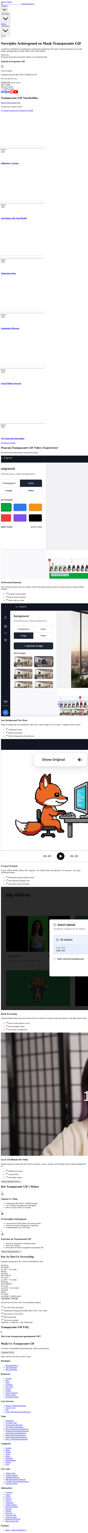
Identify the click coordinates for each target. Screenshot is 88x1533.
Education (9, 1458)
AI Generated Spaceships (12, 438)
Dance (8, 1456)
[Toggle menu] (2, 38)
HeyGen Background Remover (17, 1429)
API (7, 1410)
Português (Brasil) (12, 1397)
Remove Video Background (16, 1406)
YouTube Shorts (11, 1484)
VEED (8, 1497)
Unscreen (9, 1492)
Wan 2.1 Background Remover (17, 1439)
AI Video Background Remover (17, 1481)
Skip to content (6, 2)
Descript (9, 1509)
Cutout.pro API (11, 1517)
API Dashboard (11, 1367)
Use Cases (5, 14)
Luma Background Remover (16, 1433)
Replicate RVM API (13, 1519)
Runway (9, 1499)
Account (9, 1378)
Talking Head (10, 1473)
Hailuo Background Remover (16, 1437)
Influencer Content (10, 163)
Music (8, 1450)
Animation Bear (8, 273)
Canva (8, 1494)
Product (4, 6)
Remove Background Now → (11, 1252)
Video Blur (10, 1421)
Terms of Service (12, 1393)
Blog (7, 1380)
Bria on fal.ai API (12, 1521)
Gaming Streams (12, 1475)
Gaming (8, 1448)
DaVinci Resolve (12, 1507)
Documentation (12, 1365)
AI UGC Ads (10, 1408)
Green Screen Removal (14, 1425)
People (8, 1462)
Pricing (3, 24)
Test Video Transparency (14, 1427)
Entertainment (11, 1460)
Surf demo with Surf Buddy (14, 218)
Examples (9, 1385)
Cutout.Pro (9, 1503)
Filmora (8, 1511)
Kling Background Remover (16, 1435)
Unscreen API (11, 1515)
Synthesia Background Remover (17, 1431)
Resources (5, 26)
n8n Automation (11, 1370)
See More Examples (8, 443)
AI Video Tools (11, 1423)
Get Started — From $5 (9, 1298)
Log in (3, 36)
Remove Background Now (11, 103)
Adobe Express (11, 1505)
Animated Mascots (12, 1477)
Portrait (8, 1452)
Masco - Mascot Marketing (16, 1530)
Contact (8, 1391)
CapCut (8, 1501)
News (8, 1383)
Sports (8, 1454)
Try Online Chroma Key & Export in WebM (17, 110)
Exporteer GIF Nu (8, 1352)
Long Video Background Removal (18, 1412)
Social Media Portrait (11, 383)
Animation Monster (10, 328)
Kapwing (9, 1513)
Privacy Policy (11, 1395)
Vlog (7, 1464)
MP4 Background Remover (16, 1479)
